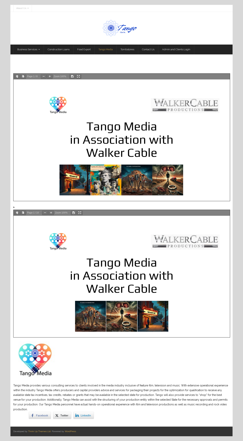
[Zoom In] (50, 76)
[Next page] (23, 76)
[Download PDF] (72, 76)
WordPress (70, 431)
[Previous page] (17, 76)
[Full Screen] (78, 76)
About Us (21, 8)
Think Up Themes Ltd (39, 431)
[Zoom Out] (44, 76)
